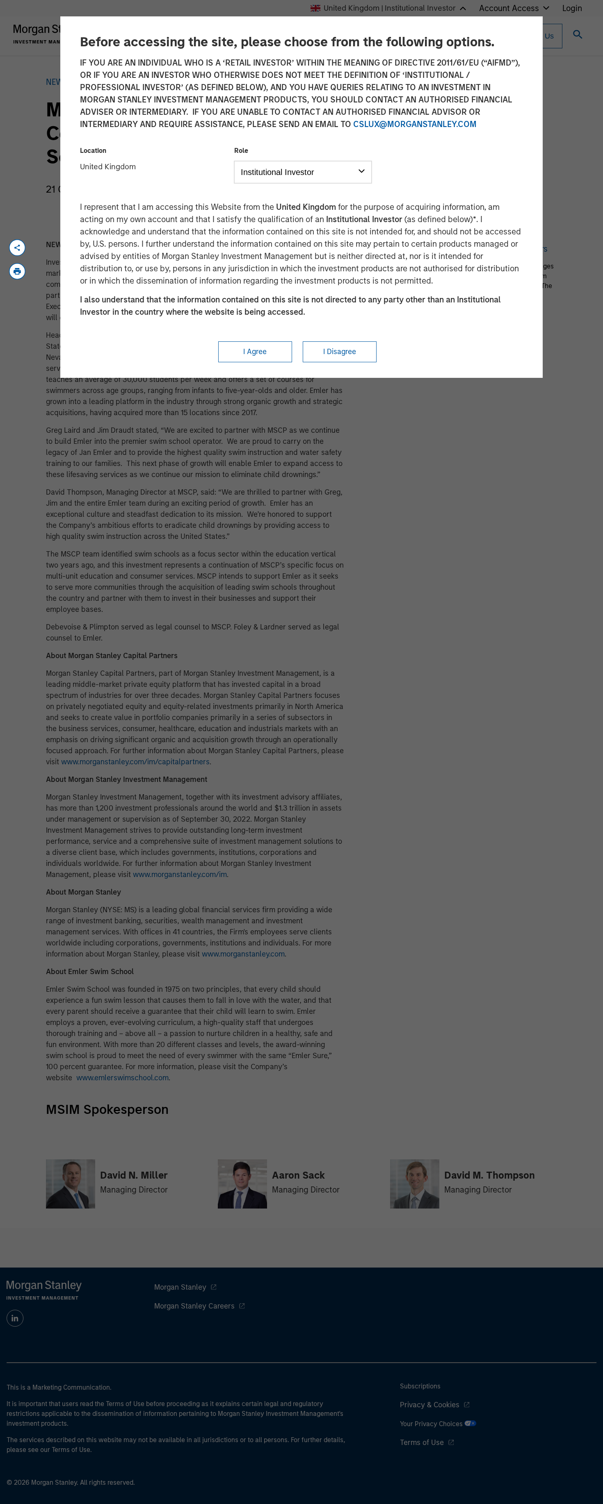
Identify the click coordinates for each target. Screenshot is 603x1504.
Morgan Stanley (180, 1287)
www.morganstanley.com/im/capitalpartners (135, 761)
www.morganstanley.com (243, 954)
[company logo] (51, 34)
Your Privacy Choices (432, 1424)
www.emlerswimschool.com (122, 1077)
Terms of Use (422, 1442)
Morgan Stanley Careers (194, 1306)
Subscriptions (420, 1386)
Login (572, 8)
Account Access (509, 8)
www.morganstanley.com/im (180, 874)
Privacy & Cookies (429, 1404)
